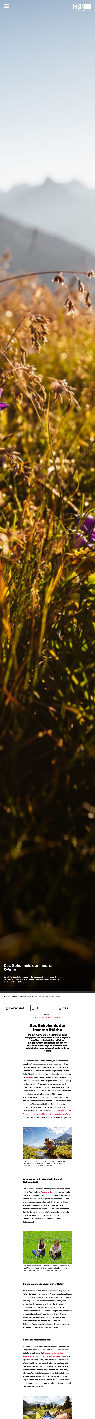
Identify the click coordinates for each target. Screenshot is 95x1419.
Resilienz (30, 1077)
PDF (38, 1008)
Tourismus (15, 996)
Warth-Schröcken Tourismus (28, 996)
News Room (7, 996)
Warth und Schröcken (50, 1192)
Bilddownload (16, 1008)
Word (65, 1008)
